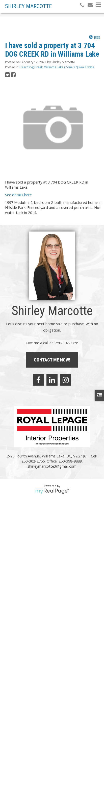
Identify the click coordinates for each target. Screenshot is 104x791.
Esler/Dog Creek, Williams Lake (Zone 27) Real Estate (56, 67)
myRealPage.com (52, 491)
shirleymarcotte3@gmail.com (52, 466)
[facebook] (38, 380)
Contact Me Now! (52, 359)
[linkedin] (52, 380)
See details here (18, 194)
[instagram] (65, 380)
